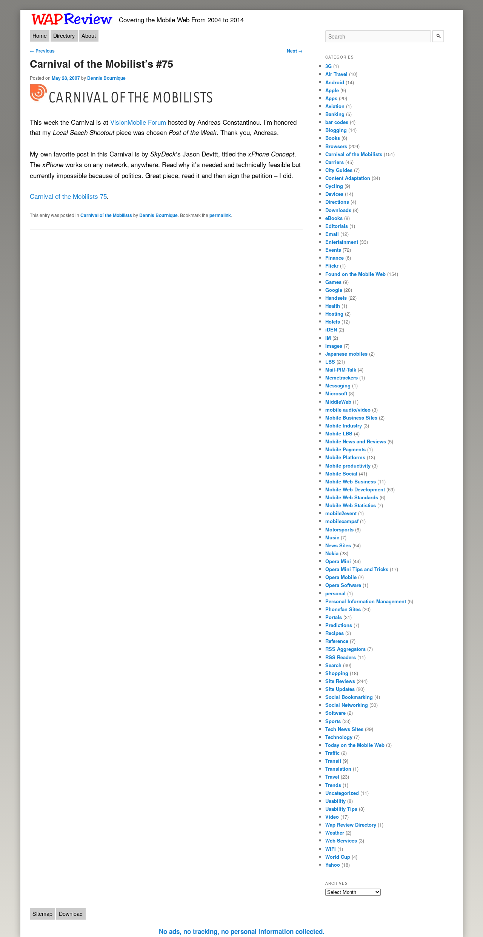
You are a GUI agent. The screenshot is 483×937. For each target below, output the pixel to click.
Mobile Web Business (350, 481)
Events (333, 249)
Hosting (334, 313)
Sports (333, 721)
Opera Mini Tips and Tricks (356, 569)
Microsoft (336, 393)
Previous (42, 50)
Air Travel (336, 73)
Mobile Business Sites (351, 417)
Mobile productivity (348, 465)
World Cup (337, 856)
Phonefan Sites (343, 609)
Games (333, 281)
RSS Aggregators (345, 648)
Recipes (334, 633)
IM (328, 337)
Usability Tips (341, 808)
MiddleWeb (338, 401)
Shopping (336, 673)
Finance (334, 257)
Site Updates (340, 688)
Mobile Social (341, 473)
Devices (334, 193)
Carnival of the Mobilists (106, 215)
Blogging (336, 129)
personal (335, 593)
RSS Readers (340, 657)
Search (333, 665)
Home (39, 35)
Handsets (336, 297)
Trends (333, 784)
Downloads (338, 210)
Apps (331, 98)
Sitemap (42, 913)
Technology (338, 736)
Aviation (335, 106)
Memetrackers (341, 377)
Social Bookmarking (349, 696)
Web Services (341, 840)
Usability (335, 800)
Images (333, 345)
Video (332, 816)
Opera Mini (338, 561)
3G (328, 66)
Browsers (336, 146)
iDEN (331, 329)
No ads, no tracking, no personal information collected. (242, 931)
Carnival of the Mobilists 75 (68, 196)
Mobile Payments (345, 449)
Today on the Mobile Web (355, 744)
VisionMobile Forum (138, 122)
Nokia (331, 553)
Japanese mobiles (346, 353)
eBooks (334, 217)
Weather (334, 832)
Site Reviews (340, 681)
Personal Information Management (365, 601)
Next (295, 50)
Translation (338, 768)
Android (334, 82)
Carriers (334, 162)
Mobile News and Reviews (355, 441)
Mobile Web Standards (351, 497)
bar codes (336, 121)
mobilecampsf (341, 521)
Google (333, 289)
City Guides (338, 169)
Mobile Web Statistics (350, 505)
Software (335, 712)
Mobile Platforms (345, 457)
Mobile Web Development (355, 489)
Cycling (334, 185)
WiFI (330, 848)
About (89, 35)
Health (332, 305)
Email (332, 233)
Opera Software (343, 585)
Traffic (332, 752)
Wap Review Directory (350, 824)
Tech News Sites (344, 729)
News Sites (338, 545)
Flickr (331, 265)
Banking (335, 114)
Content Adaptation (347, 177)
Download (71, 913)
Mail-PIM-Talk (340, 369)
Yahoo (332, 864)
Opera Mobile (341, 577)
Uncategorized (342, 792)
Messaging (338, 385)
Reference (336, 640)
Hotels (332, 321)
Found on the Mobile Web (355, 273)
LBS (330, 361)
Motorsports (339, 529)
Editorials (336, 225)
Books (332, 137)
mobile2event (341, 513)
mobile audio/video (348, 409)
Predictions (338, 625)
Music (332, 537)
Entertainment (341, 241)
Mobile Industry (343, 425)
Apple (332, 90)
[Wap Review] (72, 17)
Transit (333, 760)
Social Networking (346, 704)
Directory (64, 35)
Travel (332, 776)
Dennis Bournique (106, 77)
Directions (337, 201)
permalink (220, 215)
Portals (333, 617)
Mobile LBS (338, 433)
